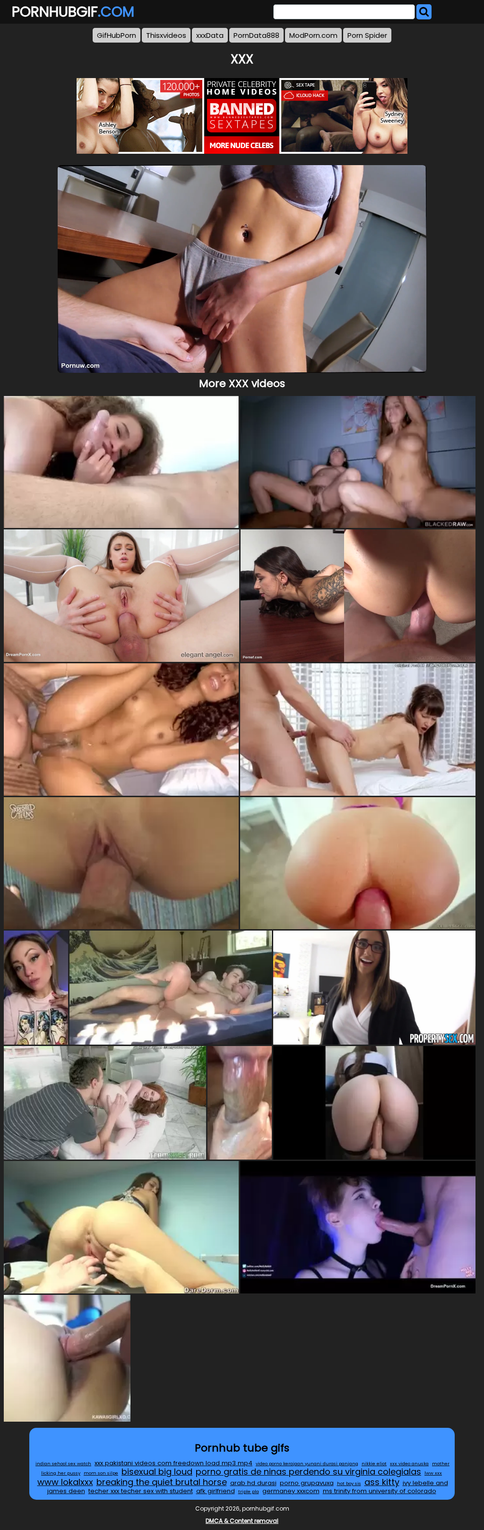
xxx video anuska (409, 1463)
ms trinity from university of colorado (379, 1490)
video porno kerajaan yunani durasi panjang (307, 1463)
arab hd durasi (253, 1482)
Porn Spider (367, 35)
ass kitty (381, 1482)
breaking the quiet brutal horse (161, 1482)
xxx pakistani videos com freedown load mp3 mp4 (173, 1463)
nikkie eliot (374, 1463)
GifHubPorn (116, 35)
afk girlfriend (215, 1490)
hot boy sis (349, 1483)
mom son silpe (101, 1473)
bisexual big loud (156, 1471)
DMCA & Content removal (242, 1521)
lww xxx (433, 1473)
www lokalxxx (65, 1482)
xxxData (210, 35)
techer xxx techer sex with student (140, 1490)
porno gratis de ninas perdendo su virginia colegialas (308, 1471)
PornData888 (256, 35)
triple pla (248, 1491)
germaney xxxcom (291, 1490)
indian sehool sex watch (63, 1463)
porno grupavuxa (307, 1482)
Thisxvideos (166, 35)
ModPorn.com (313, 35)
